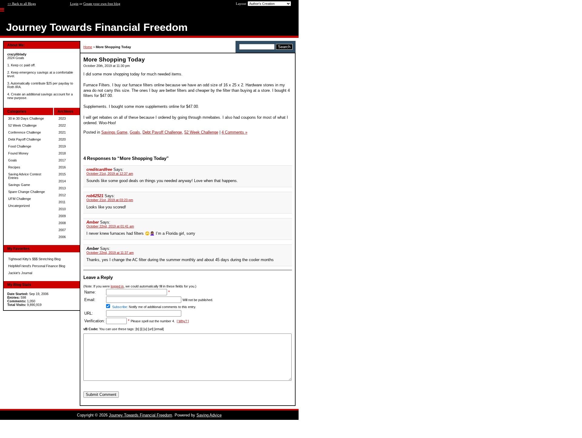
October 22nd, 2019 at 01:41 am (110, 226)
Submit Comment (101, 394)
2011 (62, 202)
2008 (62, 223)
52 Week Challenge (22, 125)
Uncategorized (19, 205)
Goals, (135, 132)
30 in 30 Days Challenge (26, 118)
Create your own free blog (101, 3)
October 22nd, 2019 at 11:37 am (110, 252)
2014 (62, 181)
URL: (88, 313)
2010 (62, 209)
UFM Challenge (19, 199)
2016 (62, 167)
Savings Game (19, 185)
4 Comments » (234, 132)
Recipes (14, 167)
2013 (62, 188)
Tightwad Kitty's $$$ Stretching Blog (34, 259)
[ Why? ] (183, 321)
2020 (62, 139)
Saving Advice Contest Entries (24, 176)
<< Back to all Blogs (22, 3)
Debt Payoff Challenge (24, 139)
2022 (62, 125)
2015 (62, 174)
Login (74, 3)
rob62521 (94, 196)
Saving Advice (209, 415)
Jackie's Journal (20, 273)
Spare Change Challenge (26, 192)
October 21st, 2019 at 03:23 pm (109, 200)
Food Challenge (19, 146)
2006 (62, 237)
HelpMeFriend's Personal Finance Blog (36, 266)
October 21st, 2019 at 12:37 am (109, 173)
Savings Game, (115, 132)
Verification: (94, 321)
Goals (12, 160)
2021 (62, 132)
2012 (62, 195)
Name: (90, 292)
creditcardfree (99, 169)
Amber (93, 222)
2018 (62, 153)
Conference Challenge (24, 132)
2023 (62, 118)
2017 (62, 160)
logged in (117, 286)
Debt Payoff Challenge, (162, 132)
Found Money (18, 153)
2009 (62, 216)
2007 (62, 230)
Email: (89, 299)
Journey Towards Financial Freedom (140, 415)
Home (87, 47)
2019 (62, 146)
